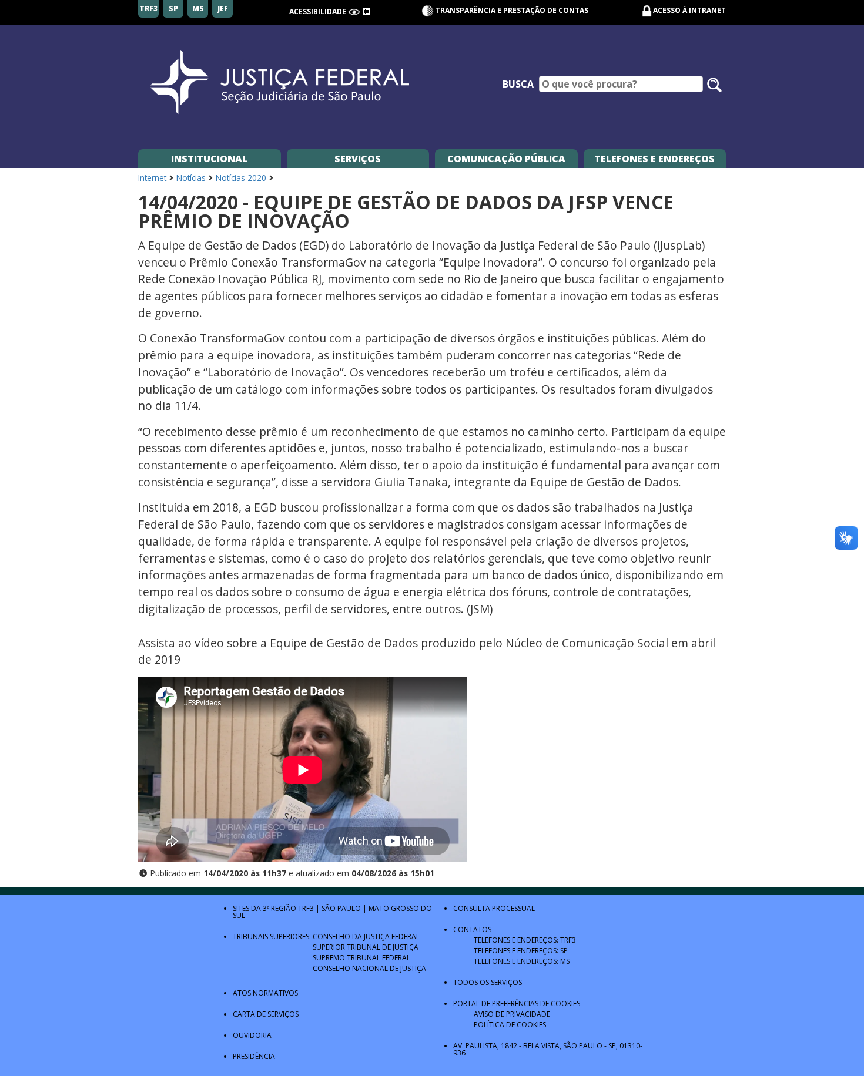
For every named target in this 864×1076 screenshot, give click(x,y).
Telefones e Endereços (654, 158)
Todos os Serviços (487, 982)
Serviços (357, 158)
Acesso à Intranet (689, 10)
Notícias (191, 177)
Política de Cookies (510, 1025)
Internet (152, 177)
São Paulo (341, 908)
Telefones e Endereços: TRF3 (525, 940)
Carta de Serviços (266, 1014)
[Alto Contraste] (354, 11)
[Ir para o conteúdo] (366, 11)
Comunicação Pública (506, 158)
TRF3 (306, 908)
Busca (518, 84)
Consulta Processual (494, 908)
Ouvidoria (252, 1035)
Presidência (254, 1056)
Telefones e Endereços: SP (521, 951)
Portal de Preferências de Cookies (516, 1003)
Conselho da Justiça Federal (366, 937)
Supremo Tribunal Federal (361, 958)
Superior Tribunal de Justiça (365, 947)
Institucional (209, 158)
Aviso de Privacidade (512, 1014)
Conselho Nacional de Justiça (369, 968)
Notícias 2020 (241, 177)
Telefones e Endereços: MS (522, 961)
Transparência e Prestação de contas (511, 10)
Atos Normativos (265, 993)
